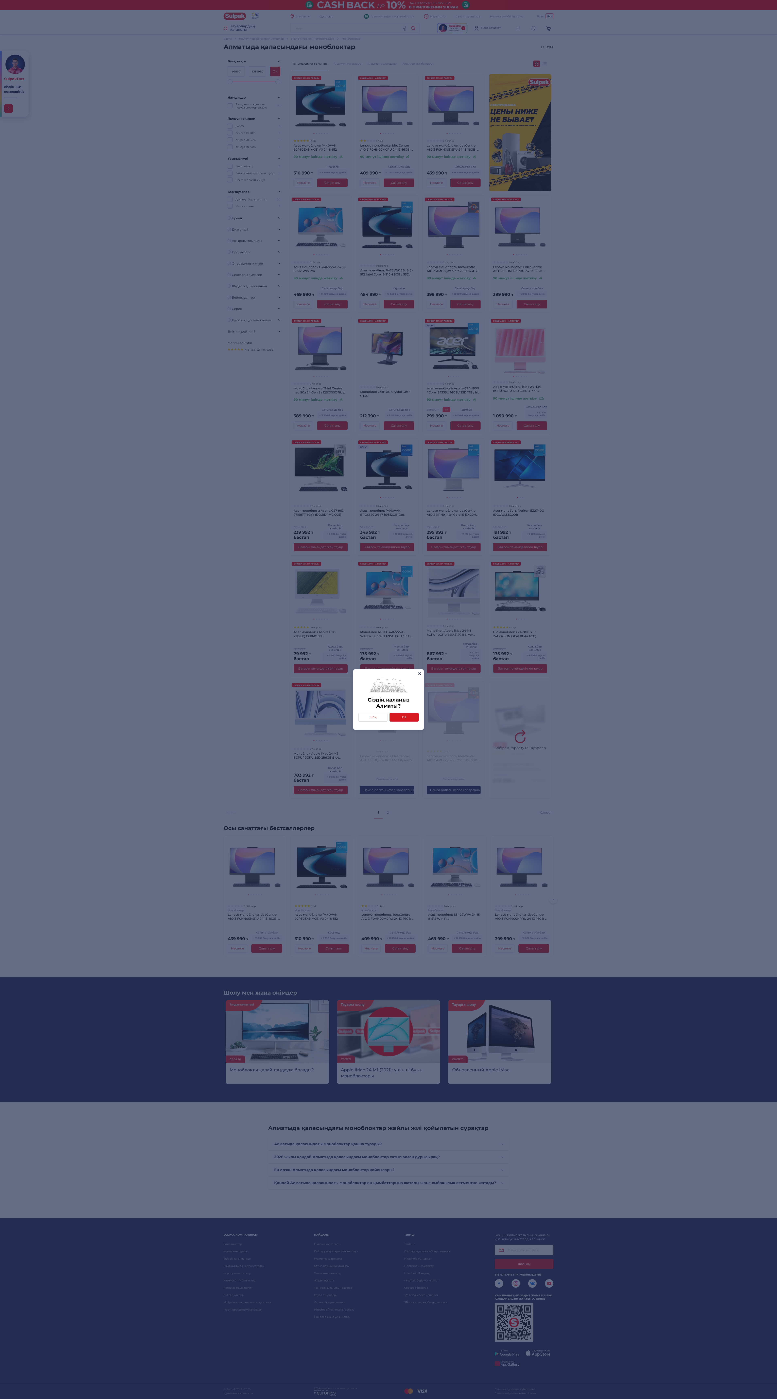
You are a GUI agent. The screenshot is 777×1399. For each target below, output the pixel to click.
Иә (404, 717)
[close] (419, 673)
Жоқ (372, 717)
